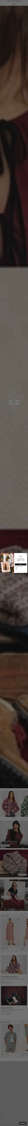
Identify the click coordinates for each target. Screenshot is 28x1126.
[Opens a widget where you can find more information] (23, 1123)
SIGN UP (21, 564)
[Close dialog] (26, 554)
